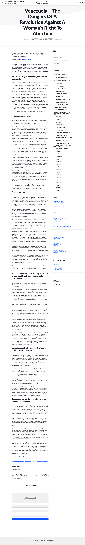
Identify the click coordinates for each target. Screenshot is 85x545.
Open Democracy (57, 244)
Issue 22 (57, 182)
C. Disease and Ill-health (60, 102)
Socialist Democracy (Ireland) (59, 251)
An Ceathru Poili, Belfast (58, 201)
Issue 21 (57, 180)
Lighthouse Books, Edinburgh (59, 206)
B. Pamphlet (57, 187)
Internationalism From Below (10, 3)
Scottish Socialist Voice (58, 250)
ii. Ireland (58, 119)
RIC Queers (55, 225)
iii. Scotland (58, 121)
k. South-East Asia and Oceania (62, 143)
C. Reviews (57, 188)
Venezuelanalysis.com (26, 59)
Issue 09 (57, 161)
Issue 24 (57, 185)
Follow (77, 2)
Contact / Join (16, 1)
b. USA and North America (31, 40)
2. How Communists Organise (59, 75)
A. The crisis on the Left (60, 77)
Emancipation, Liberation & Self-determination (42, 3)
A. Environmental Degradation (61, 99)
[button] (82, 2)
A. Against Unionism (59, 116)
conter (55, 240)
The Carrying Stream (57, 268)
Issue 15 (57, 171)
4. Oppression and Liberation (47, 38)
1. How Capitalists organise (36, 38)
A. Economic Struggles (60, 82)
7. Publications (56, 146)
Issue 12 (57, 166)
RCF (42, 42)
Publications (10, 1)
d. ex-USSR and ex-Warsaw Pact (62, 132)
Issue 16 (57, 172)
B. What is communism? (60, 79)
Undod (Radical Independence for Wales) (62, 226)
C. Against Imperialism (41, 40)
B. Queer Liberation (59, 88)
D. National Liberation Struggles (62, 145)
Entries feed (56, 281)
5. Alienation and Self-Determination (61, 97)
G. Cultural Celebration (60, 109)
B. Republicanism (58, 124)
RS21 (54, 249)
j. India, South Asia (60, 142)
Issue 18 (57, 175)
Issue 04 (57, 154)
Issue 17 (57, 174)
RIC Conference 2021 (57, 219)
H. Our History (58, 110)
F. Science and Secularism (60, 107)
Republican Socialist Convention (62, 60)
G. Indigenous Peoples (59, 96)
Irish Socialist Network (58, 243)
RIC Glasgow (56, 224)
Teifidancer (55, 252)
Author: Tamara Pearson (16, 469)
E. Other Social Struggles (60, 93)
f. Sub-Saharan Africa (60, 135)
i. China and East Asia (60, 140)
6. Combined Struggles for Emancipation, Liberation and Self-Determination (37, 39)
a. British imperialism (60, 127)
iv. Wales (58, 122)
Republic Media (56, 246)
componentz (46, 541)
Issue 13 (57, 167)
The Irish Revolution (57, 269)
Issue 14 (57, 169)
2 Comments (38, 42)
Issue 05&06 (58, 156)
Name (13, 504)
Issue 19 (57, 177)
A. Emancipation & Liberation (61, 148)
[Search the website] (80, 2)
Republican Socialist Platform (60, 218)
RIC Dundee (55, 220)
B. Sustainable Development (61, 101)
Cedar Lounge (56, 239)
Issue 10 (57, 162)
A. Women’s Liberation (57, 39)
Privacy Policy (23, 1)
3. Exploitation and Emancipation (60, 80)
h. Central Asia (59, 138)
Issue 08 (57, 159)
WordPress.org (56, 284)
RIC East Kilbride (56, 221)
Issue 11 (57, 164)
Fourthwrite (56, 242)
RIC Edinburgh (56, 222)
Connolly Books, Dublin (58, 203)
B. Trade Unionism (58, 83)
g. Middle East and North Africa (63, 137)
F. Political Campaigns (59, 94)
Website (13, 513)
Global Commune (58, 59)
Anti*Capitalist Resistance (58, 237)
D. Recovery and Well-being (61, 104)
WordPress (38, 541)
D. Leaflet (57, 190)
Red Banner (55, 245)
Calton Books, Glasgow (58, 202)
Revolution (55, 247)
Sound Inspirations (57, 267)
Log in (54, 280)
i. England (58, 117)
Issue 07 (57, 158)
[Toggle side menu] (3, 3)
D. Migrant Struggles (59, 91)
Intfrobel (55, 265)
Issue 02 (57, 151)
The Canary (55, 253)
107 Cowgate (56, 264)
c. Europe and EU (59, 130)
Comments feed (56, 283)
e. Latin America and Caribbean (52, 40)
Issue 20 (57, 179)
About (6, 1)
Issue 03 (57, 153)
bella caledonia (56, 238)
